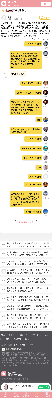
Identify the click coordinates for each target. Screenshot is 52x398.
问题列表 (21, 345)
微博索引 (17, 339)
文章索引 (6, 339)
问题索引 (46, 335)
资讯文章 (28, 339)
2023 (27, 345)
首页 (3, 335)
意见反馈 (34, 335)
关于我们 (12, 335)
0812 (32, 345)
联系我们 (23, 335)
